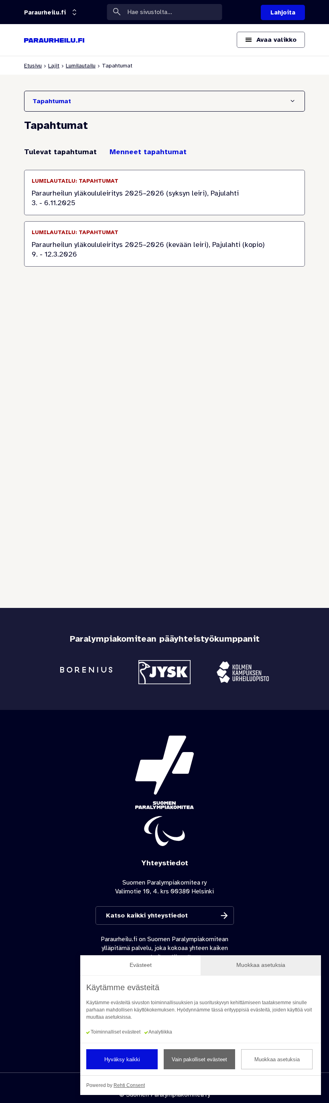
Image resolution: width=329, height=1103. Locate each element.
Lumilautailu (80, 65)
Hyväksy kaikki (122, 1059)
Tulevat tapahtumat (60, 151)
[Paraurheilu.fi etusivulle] (54, 40)
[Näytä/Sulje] (292, 101)
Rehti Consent (129, 1085)
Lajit (53, 65)
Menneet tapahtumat (148, 151)
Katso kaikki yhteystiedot (147, 915)
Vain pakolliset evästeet (199, 1059)
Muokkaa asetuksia (277, 1059)
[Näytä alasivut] (72, 13)
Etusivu (33, 65)
